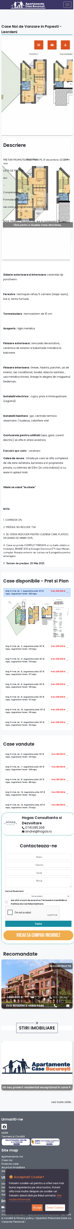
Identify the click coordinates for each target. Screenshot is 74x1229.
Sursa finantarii (14, 891)
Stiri (3, 1184)
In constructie (60, 966)
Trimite (38, 923)
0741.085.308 (35, 827)
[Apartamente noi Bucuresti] (31, 5)
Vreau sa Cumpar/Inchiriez (38, 935)
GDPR (4, 1133)
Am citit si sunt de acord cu (39, 902)
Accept (37, 1207)
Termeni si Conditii (13, 1136)
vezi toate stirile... (62, 1102)
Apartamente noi (12, 1156)
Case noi (6, 1160)
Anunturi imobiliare (13, 1167)
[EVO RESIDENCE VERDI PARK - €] (37, 984)
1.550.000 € (15, 997)
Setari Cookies (55, 1207)
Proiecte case (10, 1164)
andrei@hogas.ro (38, 831)
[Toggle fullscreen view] (38, 44)
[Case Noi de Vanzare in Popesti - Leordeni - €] (37, 86)
